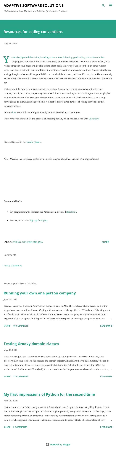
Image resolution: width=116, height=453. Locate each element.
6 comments (20, 427)
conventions (29, 242)
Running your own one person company (40, 292)
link (14, 112)
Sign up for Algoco (39, 220)
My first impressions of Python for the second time (49, 394)
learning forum (33, 142)
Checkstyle (94, 118)
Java (40, 242)
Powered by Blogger (60, 444)
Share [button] (105, 242)
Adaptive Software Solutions (33, 5)
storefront (71, 211)
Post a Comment (13, 265)
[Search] (103, 5)
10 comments (20, 325)
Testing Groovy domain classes (31, 343)
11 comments (20, 376)
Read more (106, 325)
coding (16, 242)
